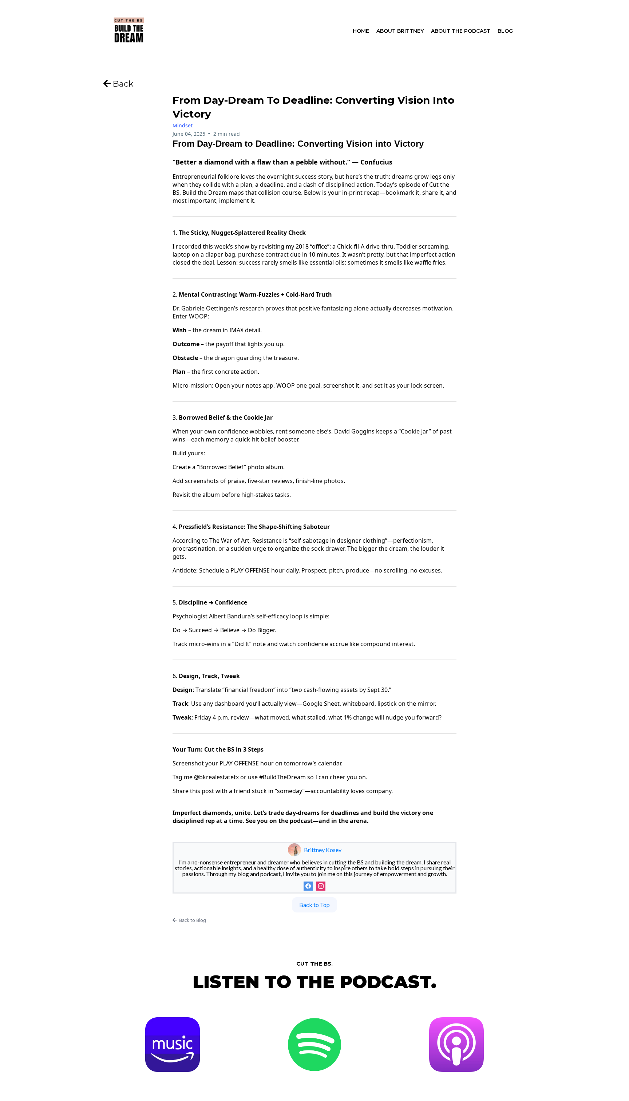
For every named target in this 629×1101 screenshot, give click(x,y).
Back (123, 84)
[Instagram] (320, 886)
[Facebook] (308, 886)
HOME (361, 31)
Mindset (183, 125)
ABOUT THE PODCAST (460, 31)
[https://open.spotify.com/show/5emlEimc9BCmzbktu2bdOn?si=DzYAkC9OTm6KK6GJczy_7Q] (314, 1044)
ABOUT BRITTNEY (400, 31)
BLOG (505, 31)
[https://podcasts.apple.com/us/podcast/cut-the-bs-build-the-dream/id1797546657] (456, 1044)
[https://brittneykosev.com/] (128, 30)
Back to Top (314, 904)
